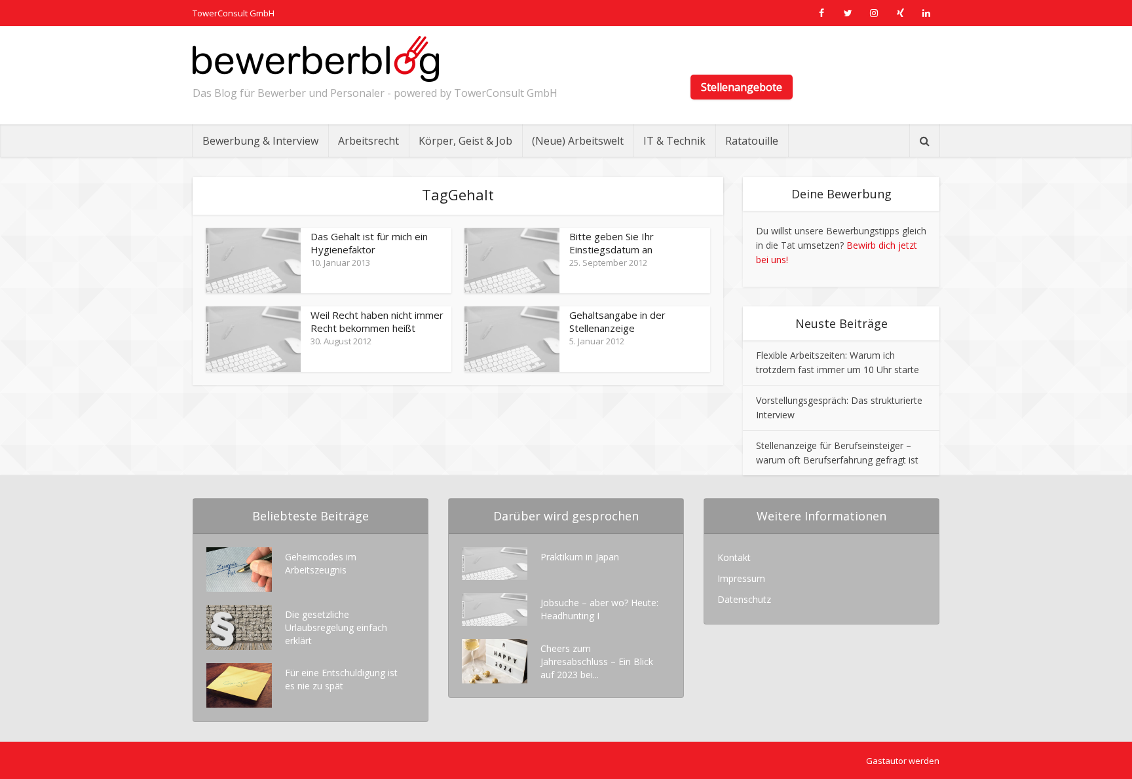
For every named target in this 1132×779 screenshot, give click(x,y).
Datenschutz (744, 599)
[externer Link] (821, 13)
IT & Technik (674, 141)
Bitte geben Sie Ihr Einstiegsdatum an (611, 243)
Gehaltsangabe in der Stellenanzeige (617, 321)
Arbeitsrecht (368, 141)
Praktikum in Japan (579, 557)
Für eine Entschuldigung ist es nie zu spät (341, 679)
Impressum (741, 578)
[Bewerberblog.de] (316, 59)
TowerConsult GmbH (233, 13)
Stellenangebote (741, 87)
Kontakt (734, 557)
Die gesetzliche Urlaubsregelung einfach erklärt (336, 627)
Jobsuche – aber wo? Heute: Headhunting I (599, 609)
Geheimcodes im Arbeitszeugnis (320, 563)
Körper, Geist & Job (465, 141)
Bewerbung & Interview (260, 141)
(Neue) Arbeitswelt (578, 141)
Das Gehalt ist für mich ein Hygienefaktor (369, 243)
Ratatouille (751, 141)
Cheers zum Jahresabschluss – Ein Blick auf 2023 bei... (596, 661)
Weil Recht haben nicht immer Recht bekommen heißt (377, 321)
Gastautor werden (902, 761)
